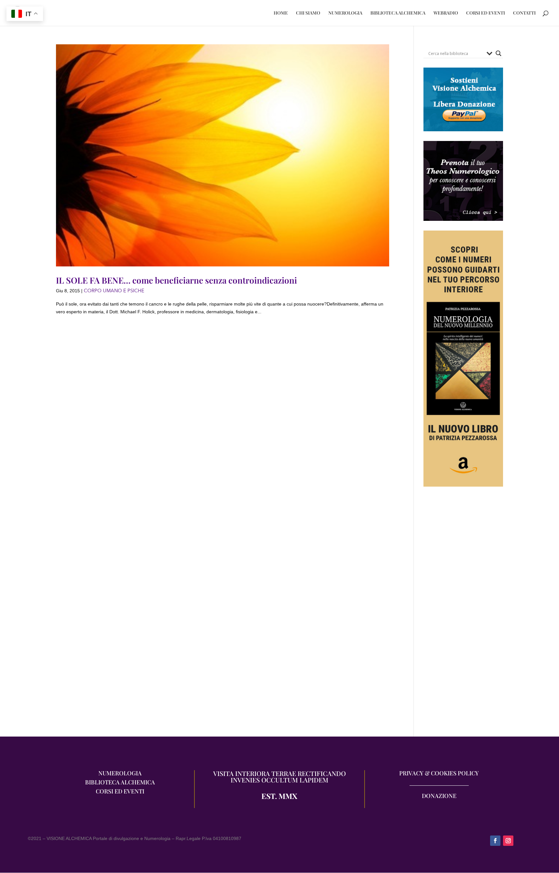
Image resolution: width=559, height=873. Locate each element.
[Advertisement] (463, 615)
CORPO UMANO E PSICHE (114, 290)
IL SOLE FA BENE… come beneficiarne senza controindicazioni (176, 280)
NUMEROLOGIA (345, 13)
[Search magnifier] (498, 53)
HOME (281, 13)
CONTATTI (524, 13)
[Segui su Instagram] (508, 840)
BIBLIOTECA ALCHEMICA (397, 13)
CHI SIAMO (308, 13)
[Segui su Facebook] (495, 840)
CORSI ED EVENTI (485, 13)
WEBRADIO (445, 13)
